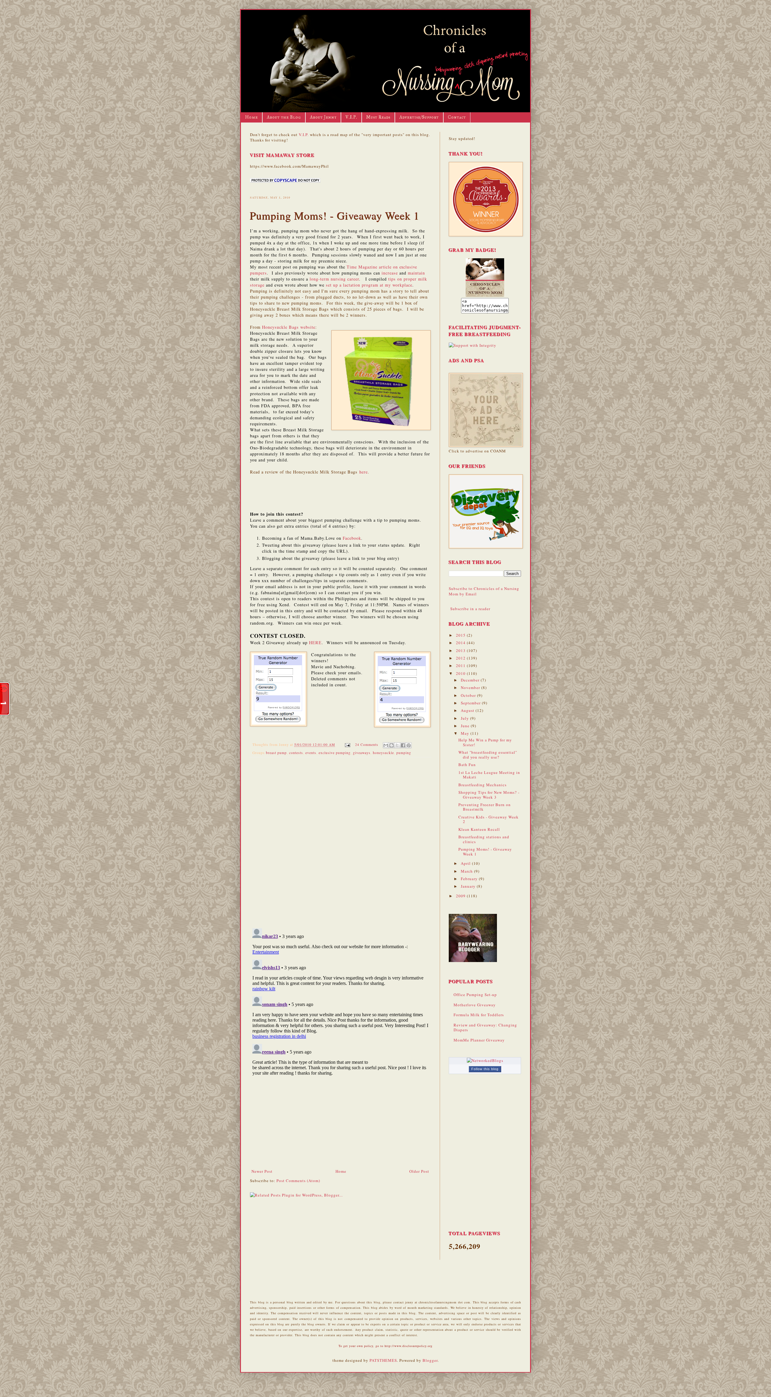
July (465, 718)
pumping (403, 752)
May (465, 733)
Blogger (430, 1360)
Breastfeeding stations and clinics (483, 839)
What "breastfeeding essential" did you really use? (487, 755)
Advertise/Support (419, 117)
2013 (461, 650)
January (469, 886)
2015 (461, 635)
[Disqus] (340, 840)
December (471, 680)
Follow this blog (484, 1069)
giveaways (361, 752)
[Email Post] (347, 744)
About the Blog (284, 117)
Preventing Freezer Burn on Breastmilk (484, 807)
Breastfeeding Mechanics (482, 784)
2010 (461, 673)
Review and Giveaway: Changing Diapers (485, 1027)
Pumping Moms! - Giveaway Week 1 (485, 851)
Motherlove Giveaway (475, 1004)
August (468, 710)
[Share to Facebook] (403, 745)
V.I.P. (351, 117)
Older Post (419, 1171)
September (471, 703)
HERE (315, 642)
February (470, 878)
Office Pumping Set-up (475, 994)
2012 (461, 658)
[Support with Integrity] (472, 345)
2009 (461, 896)
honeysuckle (383, 752)
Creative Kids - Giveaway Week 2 (488, 819)
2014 (461, 642)
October (469, 695)
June (466, 725)
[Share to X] (397, 745)
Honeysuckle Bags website (288, 327)
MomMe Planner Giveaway (479, 1040)
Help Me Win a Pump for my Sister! (485, 742)
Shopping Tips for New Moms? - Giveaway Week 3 (489, 795)
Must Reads (378, 117)
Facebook (352, 538)
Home (251, 117)
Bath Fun (467, 764)
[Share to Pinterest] (409, 745)
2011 (461, 665)
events (310, 752)
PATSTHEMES (383, 1360)
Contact (457, 117)
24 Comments (366, 744)
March (467, 871)
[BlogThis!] (392, 745)
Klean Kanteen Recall (479, 829)
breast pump (276, 752)
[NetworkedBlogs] (485, 1060)
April (466, 863)
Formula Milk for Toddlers (479, 1014)
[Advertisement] (340, 1123)
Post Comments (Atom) (298, 1180)
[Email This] (386, 745)
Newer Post (262, 1171)
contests (296, 752)
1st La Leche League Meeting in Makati (489, 775)
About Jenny (323, 117)
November (471, 687)
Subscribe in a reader (470, 608)
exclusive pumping (335, 752)
